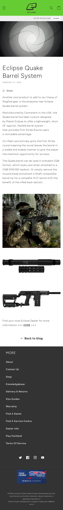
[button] (4, 8)
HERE (26, 325)
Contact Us (12, 369)
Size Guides (13, 399)
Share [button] (9, 90)
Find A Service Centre (19, 421)
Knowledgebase (15, 384)
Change (56, 18)
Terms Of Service (16, 443)
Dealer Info (12, 428)
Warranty (11, 406)
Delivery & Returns (17, 391)
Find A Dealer (14, 413)
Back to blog (33, 338)
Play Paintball (14, 436)
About (9, 362)
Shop (9, 376)
